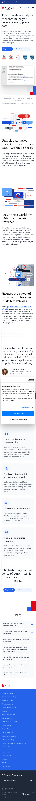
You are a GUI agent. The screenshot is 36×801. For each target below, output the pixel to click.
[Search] (21, 7)
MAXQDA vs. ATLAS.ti (9, 736)
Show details (26, 407)
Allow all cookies (18, 413)
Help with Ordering (8, 700)
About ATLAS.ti (6, 766)
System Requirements (9, 707)
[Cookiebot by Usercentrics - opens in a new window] (26, 380)
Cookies (4, 759)
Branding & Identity (8, 740)
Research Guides (7, 693)
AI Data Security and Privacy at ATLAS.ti (15, 743)
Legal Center (6, 752)
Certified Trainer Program (10, 697)
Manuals (4, 711)
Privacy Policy (6, 755)
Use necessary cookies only (18, 419)
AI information (6, 747)
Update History (6, 729)
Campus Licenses (7, 718)
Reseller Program (7, 732)
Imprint (4, 763)
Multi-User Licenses (8, 715)
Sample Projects (7, 725)
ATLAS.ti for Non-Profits (9, 722)
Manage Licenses (7, 704)
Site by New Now (7, 797)
